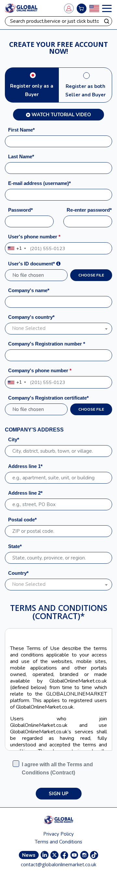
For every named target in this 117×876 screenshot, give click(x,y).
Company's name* (28, 290)
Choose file (91, 275)
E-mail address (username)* (39, 183)
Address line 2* (25, 493)
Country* (18, 573)
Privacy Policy (58, 834)
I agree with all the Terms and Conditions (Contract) (57, 768)
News (28, 855)
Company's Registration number (46, 343)
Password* (20, 210)
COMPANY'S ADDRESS (34, 429)
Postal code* (22, 519)
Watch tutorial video (61, 114)
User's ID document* (32, 263)
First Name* (21, 130)
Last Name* (21, 156)
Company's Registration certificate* (48, 398)
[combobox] (16, 248)
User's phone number (34, 236)
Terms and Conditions (58, 842)
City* (13, 439)
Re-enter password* (89, 210)
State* (15, 546)
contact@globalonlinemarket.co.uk (58, 864)
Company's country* (31, 317)
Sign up (59, 793)
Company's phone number (40, 370)
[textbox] (58, 328)
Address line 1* (25, 466)
